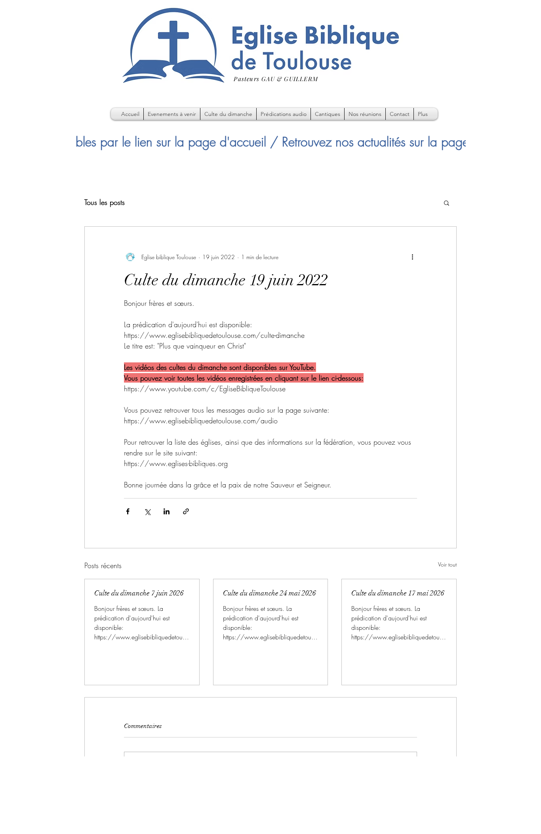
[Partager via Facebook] (127, 511)
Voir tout (447, 564)
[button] (446, 202)
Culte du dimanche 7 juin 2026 (139, 593)
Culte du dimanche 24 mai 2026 (269, 593)
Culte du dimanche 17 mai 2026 (397, 593)
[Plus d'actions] (412, 257)
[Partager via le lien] (186, 511)
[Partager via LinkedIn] (166, 511)
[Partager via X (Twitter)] (147, 511)
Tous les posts (104, 202)
